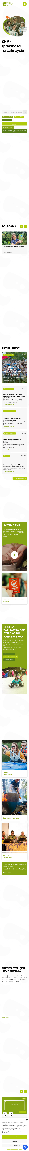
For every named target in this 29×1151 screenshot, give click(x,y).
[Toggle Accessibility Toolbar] (25, 1147)
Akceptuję (14, 1137)
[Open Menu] (25, 4)
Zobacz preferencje (14, 1145)
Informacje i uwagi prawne (12, 1149)
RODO (20, 1149)
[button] (26, 1119)
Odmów (14, 1141)
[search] (25, 112)
